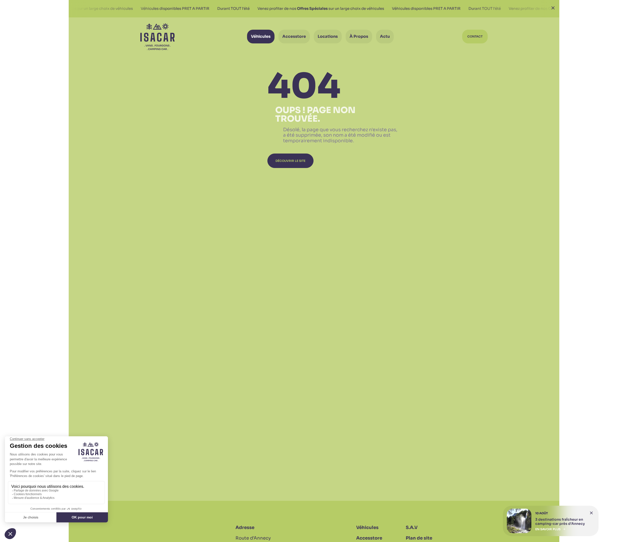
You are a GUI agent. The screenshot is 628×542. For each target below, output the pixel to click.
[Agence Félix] (157, 36)
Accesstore (369, 538)
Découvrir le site (290, 161)
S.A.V (412, 527)
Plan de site (419, 538)
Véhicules (367, 527)
